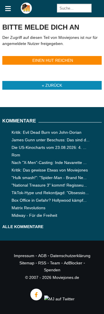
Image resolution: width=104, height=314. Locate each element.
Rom (16, 155)
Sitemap (26, 263)
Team (55, 263)
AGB (42, 255)
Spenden (52, 270)
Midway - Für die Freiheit (34, 215)
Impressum (24, 255)
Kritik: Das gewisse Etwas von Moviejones (50, 170)
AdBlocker (73, 263)
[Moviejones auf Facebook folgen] (35, 299)
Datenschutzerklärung (70, 255)
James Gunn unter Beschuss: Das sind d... (51, 140)
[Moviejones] (26, 12)
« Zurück (52, 85)
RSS (42, 263)
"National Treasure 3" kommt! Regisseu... (49, 185)
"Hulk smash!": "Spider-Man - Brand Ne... (49, 177)
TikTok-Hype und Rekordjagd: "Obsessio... (50, 192)
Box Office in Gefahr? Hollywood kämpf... (49, 200)
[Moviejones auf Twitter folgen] (59, 299)
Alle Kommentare (22, 226)
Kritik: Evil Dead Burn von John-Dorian (46, 132)
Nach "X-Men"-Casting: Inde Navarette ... (49, 162)
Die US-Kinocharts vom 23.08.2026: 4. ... (49, 147)
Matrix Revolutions (28, 207)
